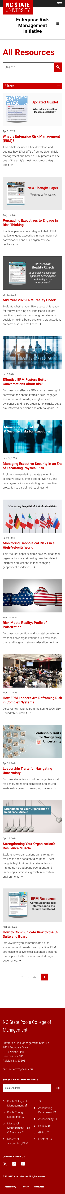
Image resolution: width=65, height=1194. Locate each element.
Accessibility (10, 1187)
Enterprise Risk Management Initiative (32, 25)
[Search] (58, 67)
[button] (32, 86)
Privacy (25, 1187)
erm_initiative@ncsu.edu (18, 1069)
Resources (39, 1187)
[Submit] (58, 1088)
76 (34, 977)
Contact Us (45, 1139)
